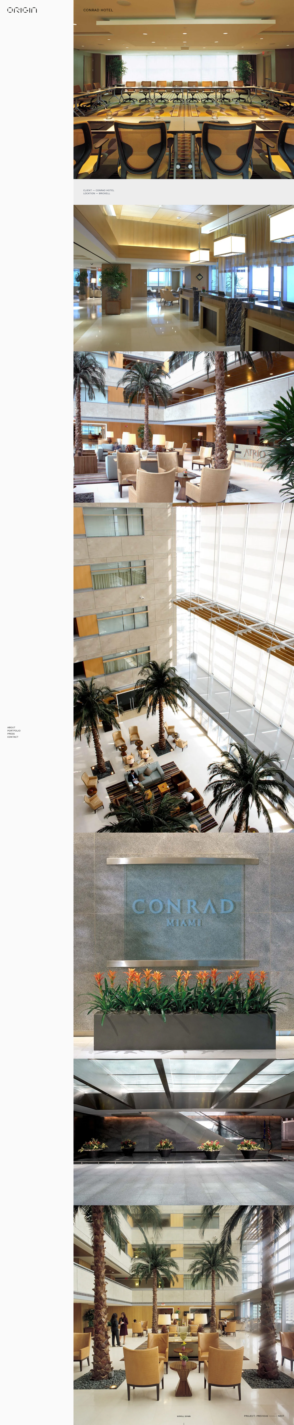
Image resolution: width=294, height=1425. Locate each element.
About (11, 727)
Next (281, 1416)
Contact (12, 737)
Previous (262, 1416)
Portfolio (14, 730)
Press (11, 733)
